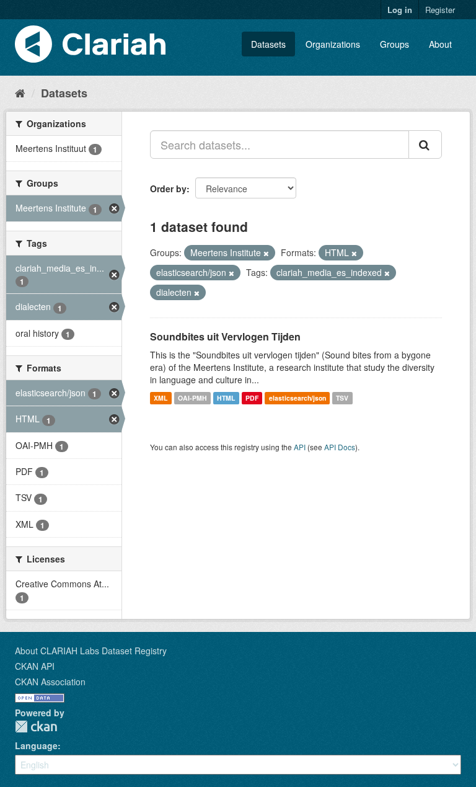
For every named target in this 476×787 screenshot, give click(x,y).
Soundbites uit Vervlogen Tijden (225, 336)
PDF (251, 397)
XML (160, 397)
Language (36, 745)
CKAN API (35, 666)
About (440, 44)
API (300, 447)
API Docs (339, 447)
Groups (394, 44)
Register (440, 10)
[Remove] (266, 253)
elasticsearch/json (297, 397)
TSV (342, 397)
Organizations (333, 44)
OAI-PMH (192, 397)
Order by (168, 188)
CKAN (36, 726)
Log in (399, 10)
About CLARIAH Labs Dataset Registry (91, 650)
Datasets (268, 44)
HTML (226, 397)
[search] (425, 144)
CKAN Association (50, 681)
